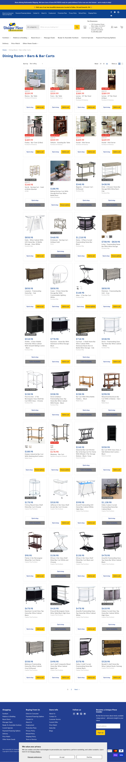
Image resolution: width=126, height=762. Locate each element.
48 (107, 64)
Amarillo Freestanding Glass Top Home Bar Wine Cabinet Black (111, 560)
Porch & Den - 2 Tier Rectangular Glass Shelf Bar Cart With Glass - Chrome (34, 399)
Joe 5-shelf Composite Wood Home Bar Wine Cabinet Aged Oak (60, 666)
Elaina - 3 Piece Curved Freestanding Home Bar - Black (84, 242)
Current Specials (87, 38)
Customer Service (55, 719)
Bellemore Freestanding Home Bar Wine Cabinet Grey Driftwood (33, 666)
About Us (44, 13)
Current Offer (53, 722)
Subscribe (52, 728)
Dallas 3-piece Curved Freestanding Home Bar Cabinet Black (110, 507)
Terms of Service (7, 14)
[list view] (122, 63)
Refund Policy (82, 13)
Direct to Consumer (8, 13)
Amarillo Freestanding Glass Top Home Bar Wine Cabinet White (86, 613)
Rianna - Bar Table (31, 96)
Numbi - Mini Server (83, 142)
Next (76, 689)
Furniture (5, 38)
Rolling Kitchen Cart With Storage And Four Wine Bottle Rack (59, 193)
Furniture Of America (31, 98)
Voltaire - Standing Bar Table (60, 142)
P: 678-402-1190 (96, 31)
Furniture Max (80, 191)
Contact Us (36, 13)
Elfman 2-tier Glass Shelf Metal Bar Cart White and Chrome (59, 560)
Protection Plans (62, 13)
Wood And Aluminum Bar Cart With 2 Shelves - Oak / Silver (111, 399)
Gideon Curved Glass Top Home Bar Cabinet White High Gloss (110, 613)
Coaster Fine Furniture (31, 509)
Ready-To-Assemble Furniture (68, 38)
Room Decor (35, 38)
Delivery (5, 43)
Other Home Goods (30, 43)
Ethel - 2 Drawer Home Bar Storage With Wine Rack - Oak (111, 189)
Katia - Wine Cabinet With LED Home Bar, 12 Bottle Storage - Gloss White (34, 242)
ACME (27, 191)
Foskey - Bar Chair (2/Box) (34, 142)
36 (104, 64)
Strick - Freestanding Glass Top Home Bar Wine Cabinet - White (111, 344)
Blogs (51, 731)
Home (4, 50)
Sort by (25, 64)
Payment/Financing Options (23, 13)
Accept (62, 757)
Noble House (79, 401)
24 (100, 64)
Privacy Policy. (35, 752)
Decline (89, 757)
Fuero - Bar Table (56, 96)
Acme (52, 244)
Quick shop (29, 107)
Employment (52, 13)
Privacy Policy (73, 13)
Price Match (15, 43)
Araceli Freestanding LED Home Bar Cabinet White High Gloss (84, 507)
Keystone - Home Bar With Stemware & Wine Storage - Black (60, 344)
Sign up (100, 732)
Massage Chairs (49, 38)
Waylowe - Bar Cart (57, 454)
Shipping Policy (92, 13)
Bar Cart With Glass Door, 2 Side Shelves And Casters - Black (111, 452)
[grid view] (119, 63)
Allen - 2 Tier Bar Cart (83, 295)
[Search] (77, 27)
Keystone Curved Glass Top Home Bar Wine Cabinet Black (34, 613)
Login (115, 27)
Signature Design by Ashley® (58, 456)
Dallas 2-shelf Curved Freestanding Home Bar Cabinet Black (84, 666)
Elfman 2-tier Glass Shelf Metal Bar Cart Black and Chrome (84, 560)
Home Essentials (55, 197)
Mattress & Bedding (20, 38)
